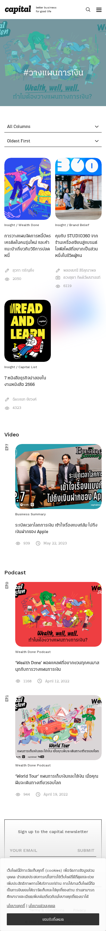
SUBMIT (86, 850)
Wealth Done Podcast (33, 652)
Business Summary (30, 514)
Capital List (27, 367)
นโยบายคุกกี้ (16, 906)
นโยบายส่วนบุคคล (42, 906)
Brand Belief (79, 225)
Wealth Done (28, 225)
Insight (9, 225)
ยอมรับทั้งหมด (53, 919)
